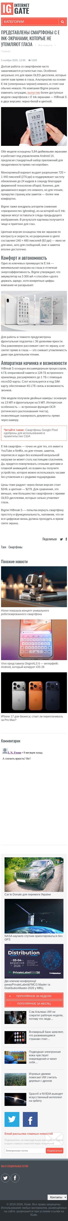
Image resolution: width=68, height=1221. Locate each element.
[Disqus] (34, 790)
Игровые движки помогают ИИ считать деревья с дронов (43, 1077)
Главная (5, 51)
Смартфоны (15, 547)
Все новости (45, 45)
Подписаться (54, 1150)
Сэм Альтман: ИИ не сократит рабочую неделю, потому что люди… (46, 1015)
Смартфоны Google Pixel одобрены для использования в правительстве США (31, 433)
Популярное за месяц (34, 1003)
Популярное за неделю (33, 996)
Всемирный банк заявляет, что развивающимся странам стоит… (46, 1035)
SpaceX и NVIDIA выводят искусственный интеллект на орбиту (46, 1097)
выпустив (34, 92)
